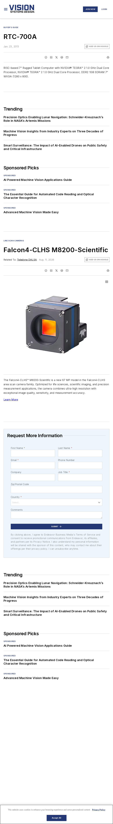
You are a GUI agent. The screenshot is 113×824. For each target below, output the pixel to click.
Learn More (11, 399)
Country (16, 497)
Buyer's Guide (11, 27)
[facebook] (45, 57)
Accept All (56, 818)
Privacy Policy (98, 810)
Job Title (64, 472)
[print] (108, 57)
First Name (18, 448)
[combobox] (56, 502)
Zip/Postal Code (20, 484)
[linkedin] (51, 57)
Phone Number (66, 460)
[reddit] (61, 57)
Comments (17, 509)
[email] (67, 57)
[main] (56, 814)
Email (15, 460)
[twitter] (56, 57)
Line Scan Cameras (14, 241)
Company (16, 472)
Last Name (65, 448)
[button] (6, 9)
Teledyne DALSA (27, 259)
